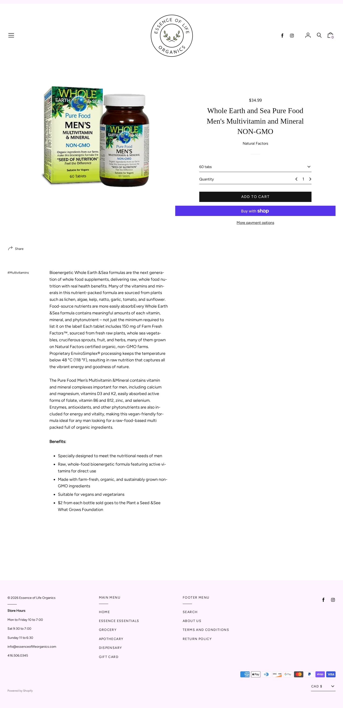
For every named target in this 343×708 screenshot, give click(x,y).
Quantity (206, 179)
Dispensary (110, 648)
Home (104, 612)
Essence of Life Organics (37, 598)
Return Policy (197, 639)
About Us (192, 621)
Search (190, 612)
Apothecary (111, 639)
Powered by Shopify (20, 690)
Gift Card (109, 657)
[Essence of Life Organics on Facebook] (282, 35)
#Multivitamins (18, 273)
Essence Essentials (119, 621)
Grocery (108, 630)
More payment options (255, 223)
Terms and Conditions (206, 630)
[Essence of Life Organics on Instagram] (291, 35)
